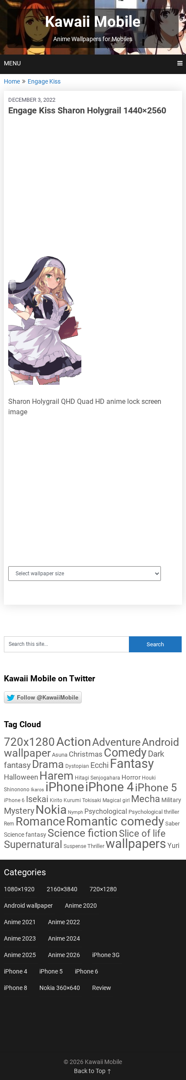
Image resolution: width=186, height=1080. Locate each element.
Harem (56, 775)
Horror (131, 777)
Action (73, 742)
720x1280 (29, 741)
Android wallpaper (28, 905)
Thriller (95, 846)
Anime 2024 (64, 938)
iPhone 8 (15, 987)
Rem (9, 824)
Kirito (56, 800)
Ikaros (37, 790)
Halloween (21, 777)
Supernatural (33, 844)
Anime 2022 (64, 922)
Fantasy (132, 763)
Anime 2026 (64, 954)
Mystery (19, 811)
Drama (48, 764)
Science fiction (83, 833)
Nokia (51, 810)
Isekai (37, 799)
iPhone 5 (156, 787)
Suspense (75, 846)
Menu (12, 63)
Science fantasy (25, 834)
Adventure (116, 741)
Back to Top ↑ (93, 1070)
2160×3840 (62, 889)
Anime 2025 (20, 954)
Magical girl (116, 800)
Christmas (86, 754)
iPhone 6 (14, 800)
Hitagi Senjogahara (97, 778)
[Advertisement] (93, 185)
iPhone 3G (106, 954)
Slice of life (142, 833)
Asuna (59, 754)
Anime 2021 (20, 922)
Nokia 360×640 (59, 987)
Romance (40, 822)
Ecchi (99, 765)
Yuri (173, 845)
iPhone (64, 787)
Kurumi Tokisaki (82, 800)
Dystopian (77, 766)
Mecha (145, 798)
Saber (172, 823)
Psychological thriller (153, 812)
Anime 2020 (81, 905)
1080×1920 (19, 889)
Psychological (105, 811)
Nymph (75, 812)
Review (101, 987)
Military (171, 799)
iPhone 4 (109, 787)
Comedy (125, 753)
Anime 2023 (20, 938)
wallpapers (136, 843)
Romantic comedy (115, 821)
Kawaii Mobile (93, 22)
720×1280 (103, 889)
